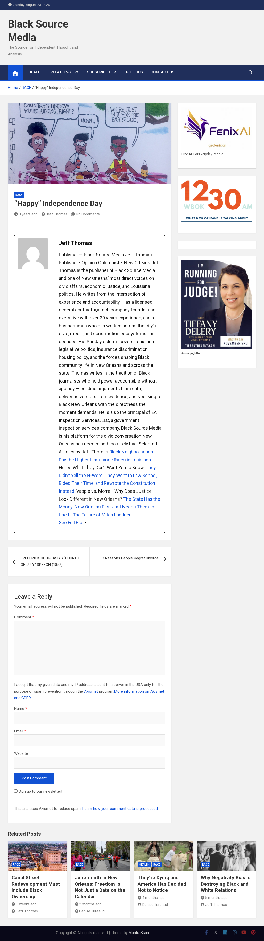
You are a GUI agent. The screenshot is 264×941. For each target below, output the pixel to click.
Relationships (64, 72)
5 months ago (216, 898)
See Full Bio (70, 522)
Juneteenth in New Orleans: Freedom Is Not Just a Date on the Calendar (100, 887)
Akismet (91, 691)
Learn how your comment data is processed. (120, 808)
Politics (134, 72)
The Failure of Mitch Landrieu (102, 515)
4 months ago (153, 898)
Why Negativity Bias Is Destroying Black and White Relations (225, 884)
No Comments (88, 214)
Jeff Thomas (57, 214)
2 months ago (90, 904)
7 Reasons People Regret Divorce (130, 558)
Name (20, 708)
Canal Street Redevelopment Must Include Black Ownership (36, 887)
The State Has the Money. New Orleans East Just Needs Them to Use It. (109, 507)
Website (21, 753)
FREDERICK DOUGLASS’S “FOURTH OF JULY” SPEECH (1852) (50, 561)
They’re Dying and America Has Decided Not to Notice (162, 884)
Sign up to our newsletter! (40, 791)
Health (144, 864)
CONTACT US (162, 72)
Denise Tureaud (92, 911)
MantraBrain (139, 932)
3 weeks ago (26, 904)
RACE (18, 195)
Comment (24, 617)
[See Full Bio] (85, 523)
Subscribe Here (102, 72)
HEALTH (35, 72)
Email (20, 731)
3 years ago (28, 214)
